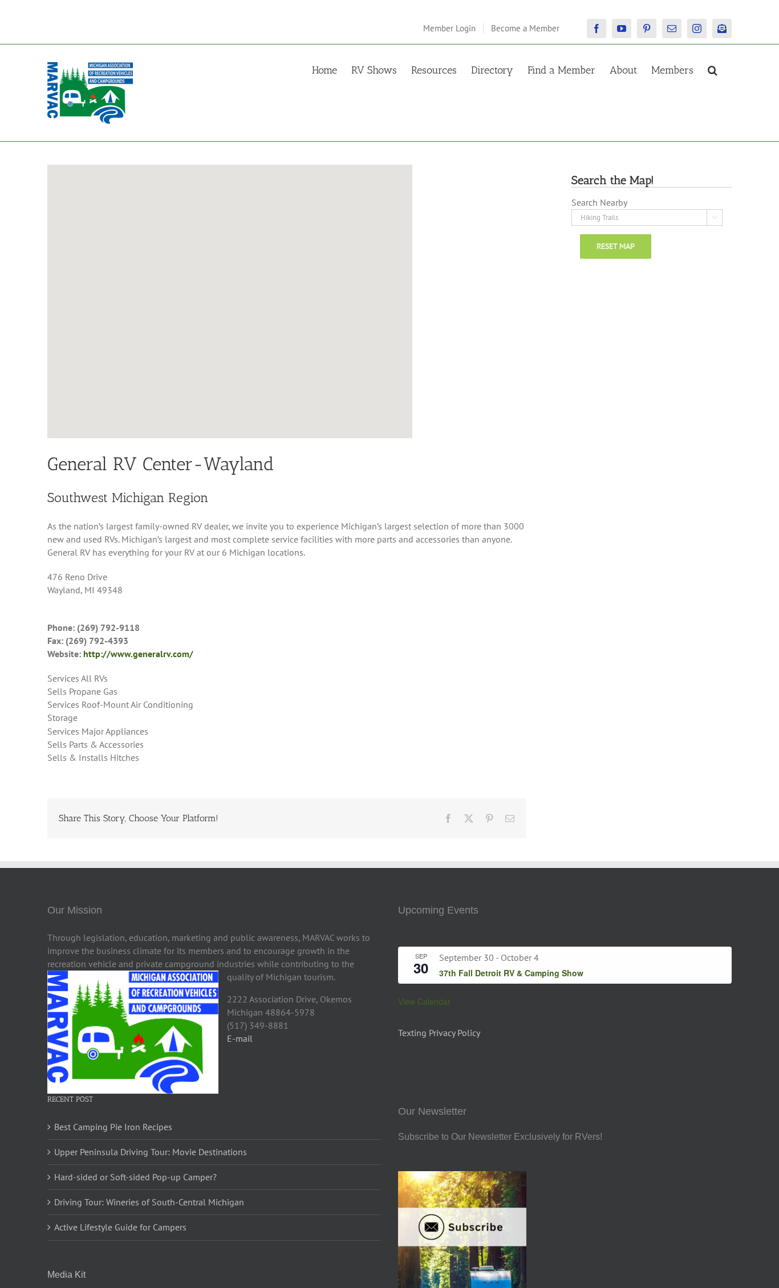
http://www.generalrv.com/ (138, 653)
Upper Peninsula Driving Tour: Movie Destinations (150, 1151)
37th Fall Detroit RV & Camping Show (511, 973)
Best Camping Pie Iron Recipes (113, 1126)
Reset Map (616, 246)
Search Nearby (599, 202)
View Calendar (424, 1001)
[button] (712, 68)
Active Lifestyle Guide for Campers (120, 1227)
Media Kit (66, 1274)
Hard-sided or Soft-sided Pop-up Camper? (135, 1177)
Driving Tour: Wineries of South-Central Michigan (149, 1202)
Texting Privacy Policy (439, 1032)
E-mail (240, 1038)
